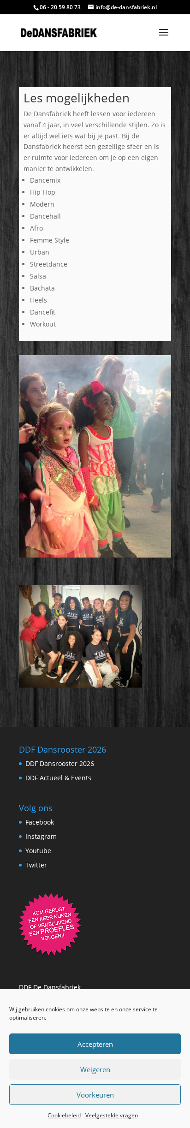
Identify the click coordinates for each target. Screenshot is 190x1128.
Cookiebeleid (64, 1115)
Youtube (38, 850)
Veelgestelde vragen (111, 1115)
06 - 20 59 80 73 (60, 7)
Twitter (36, 865)
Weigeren (95, 1069)
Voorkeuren (95, 1094)
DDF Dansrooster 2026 (59, 763)
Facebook (39, 822)
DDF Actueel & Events (58, 777)
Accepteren (95, 1044)
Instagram (41, 836)
